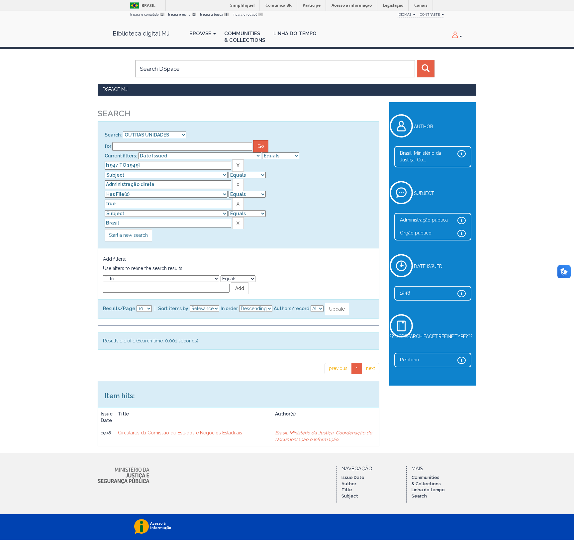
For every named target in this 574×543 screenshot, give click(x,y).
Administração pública (424, 220)
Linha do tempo (428, 489)
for (108, 146)
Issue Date (352, 477)
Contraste (430, 14)
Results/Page (119, 308)
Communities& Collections (244, 37)
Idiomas (405, 14)
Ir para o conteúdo (146, 14)
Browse (201, 34)
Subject (349, 496)
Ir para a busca (214, 14)
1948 (405, 293)
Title (346, 489)
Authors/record (291, 308)
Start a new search (128, 235)
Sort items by (173, 308)
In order (229, 308)
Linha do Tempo (295, 34)
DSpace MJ (115, 89)
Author (348, 483)
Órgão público (415, 232)
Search (419, 496)
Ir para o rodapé (247, 14)
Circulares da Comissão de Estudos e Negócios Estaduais (180, 432)
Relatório (409, 359)
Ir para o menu (181, 14)
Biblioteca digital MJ (141, 33)
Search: (113, 134)
